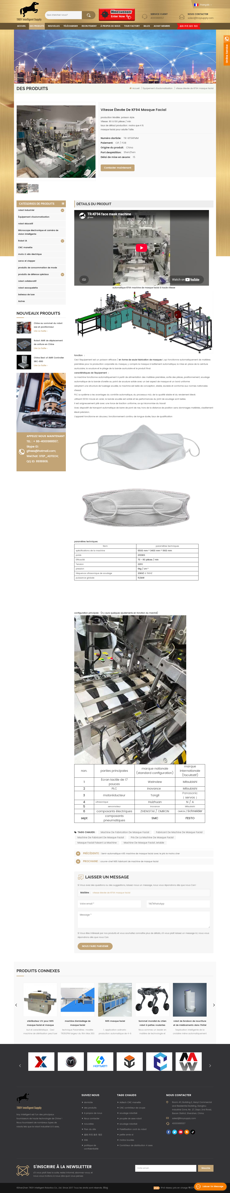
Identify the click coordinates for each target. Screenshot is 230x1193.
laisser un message (213, 1186)
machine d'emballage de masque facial (40, 1023)
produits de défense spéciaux (33, 274)
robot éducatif (25, 223)
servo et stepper (26, 261)
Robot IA (22, 240)
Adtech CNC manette (130, 1102)
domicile (88, 1102)
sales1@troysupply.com (200, 18)
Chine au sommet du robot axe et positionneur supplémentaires (48, 325)
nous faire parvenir (95, 946)
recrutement (89, 26)
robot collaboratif (27, 281)
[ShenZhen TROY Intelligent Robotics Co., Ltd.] (29, 11)
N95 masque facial (78, 1021)
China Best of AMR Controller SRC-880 (49, 359)
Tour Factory (132, 26)
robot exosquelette (28, 288)
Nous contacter (91, 1118)
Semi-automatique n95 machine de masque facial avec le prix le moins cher (140, 853)
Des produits (37, 26)
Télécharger (70, 26)
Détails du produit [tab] (93, 204)
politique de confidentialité (91, 1147)
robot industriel (26, 210)
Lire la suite (40, 331)
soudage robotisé (128, 1113)
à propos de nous (93, 1113)
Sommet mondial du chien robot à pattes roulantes (115, 1023)
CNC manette (25, 247)
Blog (105, 1188)
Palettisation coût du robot (133, 1129)
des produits (90, 1107)
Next (214, 1005)
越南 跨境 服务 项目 (189, 26)
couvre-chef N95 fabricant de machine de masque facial (129, 861)
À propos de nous (110, 26)
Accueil (21, 26)
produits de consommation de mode (37, 267)
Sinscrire (205, 1168)
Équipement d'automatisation (33, 217)
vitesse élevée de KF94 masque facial (111, 892)
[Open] (227, 50)
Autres (21, 301)
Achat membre (162, 26)
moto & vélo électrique (30, 254)
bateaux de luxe (26, 294)
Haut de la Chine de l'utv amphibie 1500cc (190, 1023)
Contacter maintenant (117, 168)
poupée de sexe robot (131, 1118)
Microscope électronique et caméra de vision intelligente (38, 232)
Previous (16, 1005)
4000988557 (157, 18)
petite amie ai (126, 1134)
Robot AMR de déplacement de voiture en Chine (48, 342)
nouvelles (54, 26)
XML (86, 1140)
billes (147, 26)
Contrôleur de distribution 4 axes (136, 1145)
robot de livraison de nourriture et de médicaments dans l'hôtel (152, 1023)
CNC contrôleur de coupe (132, 1107)
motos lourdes (127, 1140)
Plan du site (90, 1129)
